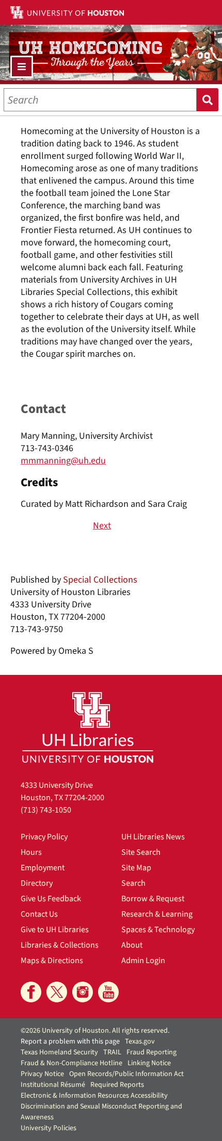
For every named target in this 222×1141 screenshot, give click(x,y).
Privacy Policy (44, 836)
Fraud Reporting (151, 1052)
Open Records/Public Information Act (126, 1074)
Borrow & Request (152, 898)
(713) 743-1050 (46, 810)
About (131, 945)
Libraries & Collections (60, 945)
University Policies (48, 1128)
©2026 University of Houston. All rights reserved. (95, 1031)
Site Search (141, 852)
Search (207, 99)
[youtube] (108, 992)
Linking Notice (149, 1063)
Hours (31, 852)
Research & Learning (157, 914)
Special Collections (100, 579)
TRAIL (112, 1052)
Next (102, 526)
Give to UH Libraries (55, 929)
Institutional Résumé (53, 1085)
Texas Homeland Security (59, 1052)
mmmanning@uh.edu (63, 460)
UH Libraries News (153, 836)
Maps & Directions (52, 960)
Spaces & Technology (158, 929)
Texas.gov (140, 1041)
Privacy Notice (42, 1074)
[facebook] (31, 992)
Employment (43, 867)
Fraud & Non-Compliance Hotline (71, 1063)
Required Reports (117, 1085)
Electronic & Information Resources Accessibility (94, 1095)
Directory (37, 883)
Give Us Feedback (51, 898)
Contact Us (39, 914)
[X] (56, 992)
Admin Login (143, 960)
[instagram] (82, 992)
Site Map (136, 867)
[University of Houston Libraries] (88, 727)
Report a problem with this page (70, 1041)
